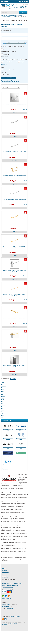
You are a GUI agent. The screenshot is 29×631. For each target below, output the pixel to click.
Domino (3, 399)
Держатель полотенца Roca (8, 465)
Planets (3, 396)
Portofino (3, 405)
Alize (2, 403)
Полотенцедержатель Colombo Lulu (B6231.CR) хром (14, 104)
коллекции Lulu (11, 510)
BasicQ (2, 410)
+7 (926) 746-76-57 (19, 7)
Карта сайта (4, 624)
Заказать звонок (24, 6)
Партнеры (4, 570)
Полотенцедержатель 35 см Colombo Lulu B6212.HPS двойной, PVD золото (14, 319)
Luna (2, 389)
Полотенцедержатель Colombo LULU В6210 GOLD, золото (14, 247)
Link (2, 394)
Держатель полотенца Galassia (8, 439)
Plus (2, 406)
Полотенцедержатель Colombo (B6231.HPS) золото (14, 175)
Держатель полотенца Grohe (21, 439)
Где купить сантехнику (7, 587)
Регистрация (16, 8)
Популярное (5, 577)
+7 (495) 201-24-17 (6, 604)
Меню (6, 1)
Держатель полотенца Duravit (21, 430)
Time (2, 413)
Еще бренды (5, 468)
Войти (10, 8)
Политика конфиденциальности (10, 585)
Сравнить (25, 109)
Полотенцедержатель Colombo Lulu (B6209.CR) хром (14, 127)
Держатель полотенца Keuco (8, 430)
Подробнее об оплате (6, 598)
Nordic (2, 391)
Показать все (4, 64)
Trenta (2, 382)
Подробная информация (7, 610)
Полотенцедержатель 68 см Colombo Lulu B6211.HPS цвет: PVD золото (14, 295)
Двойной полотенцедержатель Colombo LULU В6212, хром (14, 366)
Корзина (25, 1)
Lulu (2, 408)
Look (2, 393)
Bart (2, 401)
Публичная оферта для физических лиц (12, 583)
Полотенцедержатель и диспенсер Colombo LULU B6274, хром (14, 271)
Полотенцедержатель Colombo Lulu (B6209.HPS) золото (14, 224)
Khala (2, 381)
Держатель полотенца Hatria (8, 456)
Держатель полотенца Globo (8, 447)
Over (2, 384)
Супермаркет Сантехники (14, 616)
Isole (2, 417)
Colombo (13, 379)
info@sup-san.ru (9, 608)
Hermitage (3, 386)
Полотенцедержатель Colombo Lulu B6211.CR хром (14, 199)
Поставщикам (5, 572)
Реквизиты (4, 568)
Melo (2, 387)
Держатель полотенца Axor (21, 447)
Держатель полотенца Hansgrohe (21, 456)
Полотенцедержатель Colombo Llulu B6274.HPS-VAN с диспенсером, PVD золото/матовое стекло (14, 342)
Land (2, 398)
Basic (2, 415)
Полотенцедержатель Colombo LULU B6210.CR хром (14, 151)
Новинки (4, 576)
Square (2, 411)
